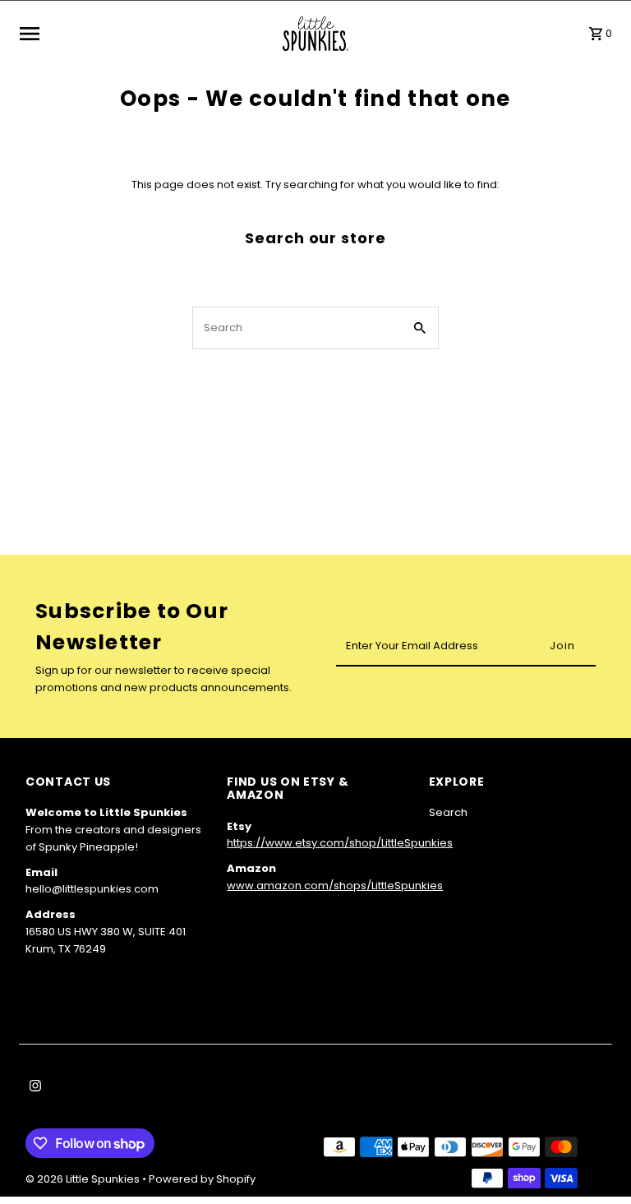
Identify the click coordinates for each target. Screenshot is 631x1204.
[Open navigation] (145, 33)
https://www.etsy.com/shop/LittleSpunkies (340, 843)
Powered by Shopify (202, 1179)
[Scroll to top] (596, 1160)
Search (448, 812)
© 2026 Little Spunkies (83, 1179)
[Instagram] (33, 1087)
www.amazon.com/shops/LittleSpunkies (335, 885)
